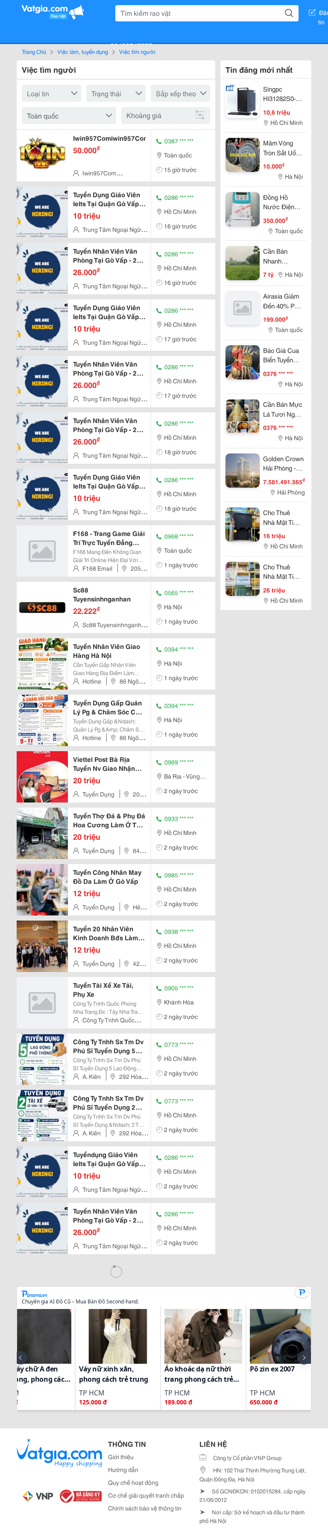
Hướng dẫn (123, 1469)
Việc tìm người (137, 51)
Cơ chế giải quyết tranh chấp (146, 1495)
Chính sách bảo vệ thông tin (145, 1508)
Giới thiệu (121, 1456)
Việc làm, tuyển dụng (82, 51)
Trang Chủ (34, 51)
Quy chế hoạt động (133, 1482)
